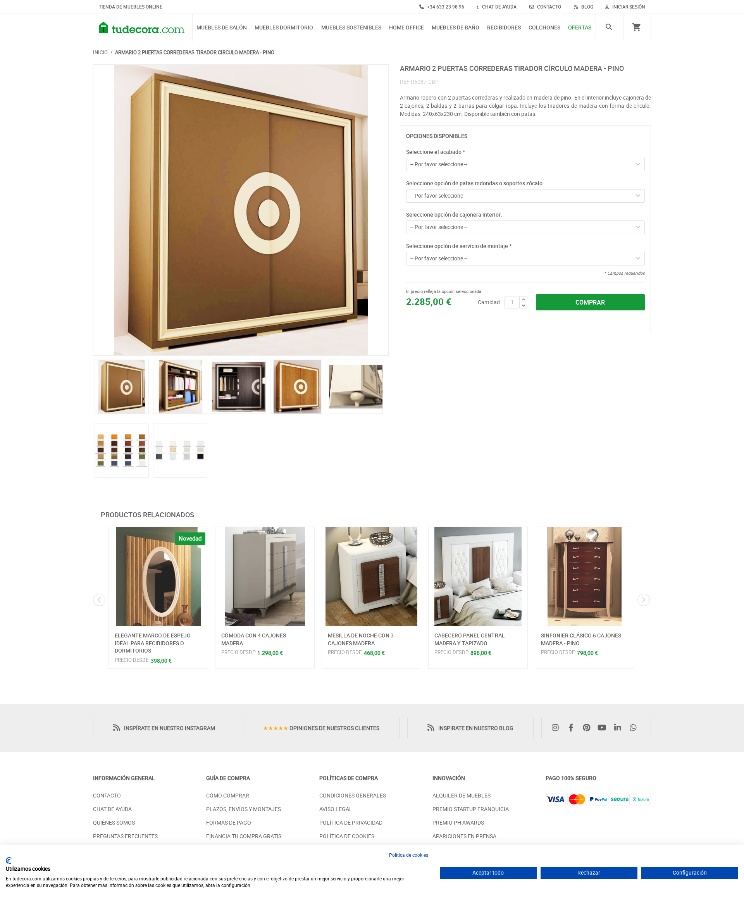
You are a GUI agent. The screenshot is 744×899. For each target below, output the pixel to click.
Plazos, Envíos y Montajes (243, 809)
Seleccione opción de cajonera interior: (454, 214)
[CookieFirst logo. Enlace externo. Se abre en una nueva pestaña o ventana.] (9, 860)
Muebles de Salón (221, 27)
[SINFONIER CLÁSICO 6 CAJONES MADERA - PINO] (584, 576)
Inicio (100, 52)
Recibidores (504, 27)
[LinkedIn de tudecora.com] (619, 728)
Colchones (544, 27)
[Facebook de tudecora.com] (572, 728)
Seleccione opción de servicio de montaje (459, 246)
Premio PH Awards (458, 822)
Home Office (406, 27)
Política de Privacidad (350, 822)
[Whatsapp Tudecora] (635, 728)
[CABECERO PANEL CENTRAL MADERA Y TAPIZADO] (478, 576)
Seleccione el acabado (435, 151)
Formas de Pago (228, 822)
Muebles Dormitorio (284, 27)
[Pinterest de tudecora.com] (588, 728)
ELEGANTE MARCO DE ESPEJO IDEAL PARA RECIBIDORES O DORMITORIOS (153, 643)
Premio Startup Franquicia (470, 809)
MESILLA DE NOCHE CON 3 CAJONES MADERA (361, 639)
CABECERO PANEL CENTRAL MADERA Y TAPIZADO (469, 639)
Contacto (107, 795)
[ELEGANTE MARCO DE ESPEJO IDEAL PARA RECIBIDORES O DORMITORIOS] (158, 576)
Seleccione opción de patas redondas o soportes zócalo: (475, 183)
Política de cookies (408, 855)
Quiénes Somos (114, 822)
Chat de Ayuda (112, 809)
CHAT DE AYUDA (499, 6)
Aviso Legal (335, 809)
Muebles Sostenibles (351, 27)
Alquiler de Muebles (461, 795)
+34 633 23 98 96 (445, 6)
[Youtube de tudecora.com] (604, 728)
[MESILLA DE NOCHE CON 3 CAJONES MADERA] (371, 576)
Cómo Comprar (227, 795)
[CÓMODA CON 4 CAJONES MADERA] (264, 576)
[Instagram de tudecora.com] (557, 728)
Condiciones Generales (352, 795)
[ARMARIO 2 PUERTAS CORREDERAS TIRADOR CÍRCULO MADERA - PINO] (240, 210)
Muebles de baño (455, 27)
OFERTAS (579, 27)
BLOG (586, 6)
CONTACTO (548, 6)
